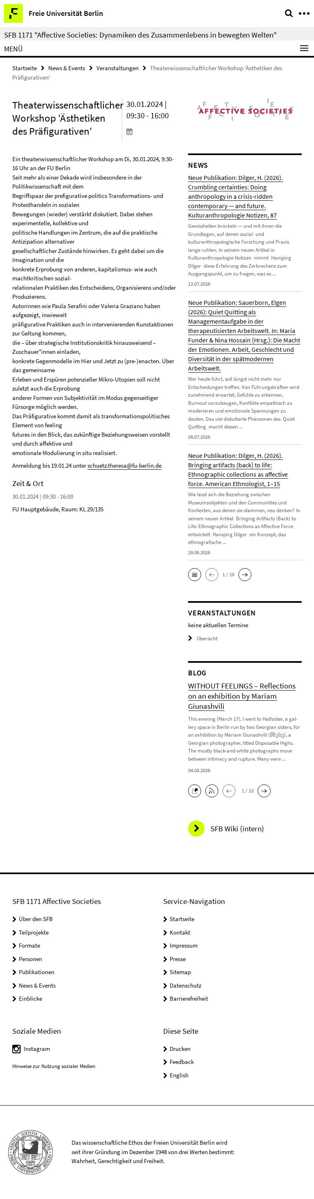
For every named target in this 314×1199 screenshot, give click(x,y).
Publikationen (36, 972)
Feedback (182, 1062)
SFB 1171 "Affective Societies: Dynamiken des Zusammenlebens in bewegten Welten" (140, 35)
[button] (194, 574)
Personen (30, 959)
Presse (178, 959)
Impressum (183, 945)
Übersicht (207, 638)
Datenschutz (185, 985)
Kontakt (180, 932)
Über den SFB (36, 919)
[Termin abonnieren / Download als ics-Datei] (151, 131)
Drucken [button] (180, 1048)
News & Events (66, 68)
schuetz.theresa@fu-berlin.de (124, 465)
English (179, 1075)
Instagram (37, 1048)
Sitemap (180, 972)
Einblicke (30, 998)
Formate (29, 945)
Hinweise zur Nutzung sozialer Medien (53, 1066)
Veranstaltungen (117, 68)
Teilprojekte (34, 932)
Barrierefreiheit (189, 998)
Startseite (24, 68)
